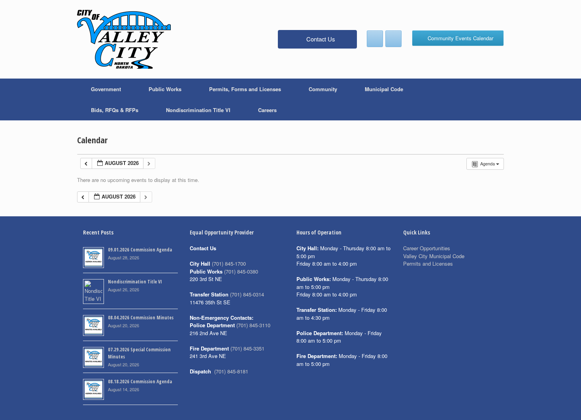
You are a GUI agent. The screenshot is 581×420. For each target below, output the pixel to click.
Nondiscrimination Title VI (198, 110)
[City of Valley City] (124, 39)
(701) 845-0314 (247, 294)
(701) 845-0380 (241, 271)
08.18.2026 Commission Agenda (140, 381)
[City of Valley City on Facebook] (375, 38)
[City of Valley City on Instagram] (393, 38)
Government (106, 89)
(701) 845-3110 (253, 325)
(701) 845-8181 (231, 371)
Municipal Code (384, 89)
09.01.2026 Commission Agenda (140, 249)
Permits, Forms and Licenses (245, 89)
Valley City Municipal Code (433, 256)
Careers (267, 110)
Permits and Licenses (428, 263)
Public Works (165, 89)
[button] (492, 99)
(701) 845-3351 (247, 348)
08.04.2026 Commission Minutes (141, 317)
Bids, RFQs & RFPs (114, 110)
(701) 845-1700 (229, 263)
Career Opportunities (426, 248)
